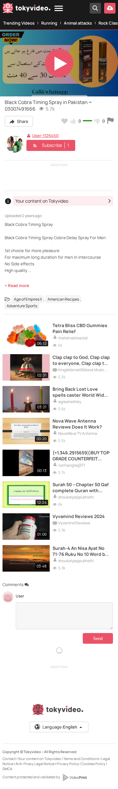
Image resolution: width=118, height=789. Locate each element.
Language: (59, 727)
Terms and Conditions (81, 758)
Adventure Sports (22, 305)
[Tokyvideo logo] (26, 9)
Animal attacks (78, 23)
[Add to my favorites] (64, 121)
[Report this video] (110, 121)
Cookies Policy (93, 763)
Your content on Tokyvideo (39, 758)
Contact (9, 758)
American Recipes (63, 299)
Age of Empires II (28, 299)
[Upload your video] (109, 8)
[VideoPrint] (74, 777)
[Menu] (59, 8)
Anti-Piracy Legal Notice (34, 763)
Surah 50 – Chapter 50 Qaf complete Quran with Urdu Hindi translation (81, 487)
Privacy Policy (68, 763)
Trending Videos (19, 23)
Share (22, 121)
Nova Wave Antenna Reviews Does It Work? (77, 424)
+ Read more (17, 285)
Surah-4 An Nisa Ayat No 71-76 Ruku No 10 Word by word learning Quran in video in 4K (80, 551)
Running (49, 23)
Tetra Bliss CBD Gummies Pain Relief (80, 328)
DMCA (7, 768)
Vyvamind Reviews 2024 (79, 516)
